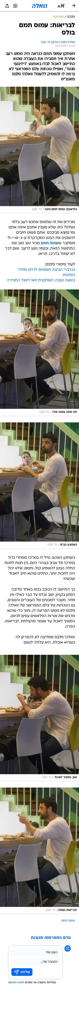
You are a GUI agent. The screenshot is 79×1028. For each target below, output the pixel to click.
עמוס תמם (68, 920)
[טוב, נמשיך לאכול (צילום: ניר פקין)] (39, 718)
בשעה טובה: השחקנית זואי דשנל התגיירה (41, 280)
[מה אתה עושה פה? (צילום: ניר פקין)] (39, 352)
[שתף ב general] (7, 5)
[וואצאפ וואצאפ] (15, 6)
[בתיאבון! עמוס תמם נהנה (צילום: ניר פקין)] (39, 150)
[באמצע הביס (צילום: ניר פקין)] (39, 485)
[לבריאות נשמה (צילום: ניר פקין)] (39, 851)
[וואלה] (39, 6)
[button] (61, 6)
